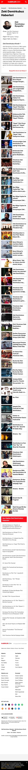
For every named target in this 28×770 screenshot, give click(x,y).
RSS (16, 694)
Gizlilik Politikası (19, 678)
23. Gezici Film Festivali (8, 563)
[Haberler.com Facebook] (6, 704)
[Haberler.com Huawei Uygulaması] (19, 717)
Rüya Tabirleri (4, 684)
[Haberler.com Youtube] (9, 708)
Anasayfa (3, 8)
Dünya (2, 669)
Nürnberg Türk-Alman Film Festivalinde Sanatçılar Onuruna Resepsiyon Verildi (13, 612)
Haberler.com (4, 673)
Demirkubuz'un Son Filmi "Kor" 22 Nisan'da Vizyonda (11, 585)
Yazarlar (17, 665)
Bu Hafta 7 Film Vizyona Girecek (11, 596)
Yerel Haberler (18, 667)
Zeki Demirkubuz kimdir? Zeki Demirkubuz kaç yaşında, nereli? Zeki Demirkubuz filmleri (14, 557)
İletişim (12, 648)
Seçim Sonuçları (5, 680)
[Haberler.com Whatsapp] (19, 704)
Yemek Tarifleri (4, 687)
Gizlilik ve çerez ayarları (6, 735)
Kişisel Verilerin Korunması (19, 683)
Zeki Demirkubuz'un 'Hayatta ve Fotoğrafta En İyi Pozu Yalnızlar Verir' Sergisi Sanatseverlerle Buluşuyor (12, 526)
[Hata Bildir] (14, 735)
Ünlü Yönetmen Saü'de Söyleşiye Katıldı (13, 635)
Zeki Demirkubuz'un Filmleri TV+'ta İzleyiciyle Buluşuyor (12, 533)
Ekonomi (3, 656)
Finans (16, 660)
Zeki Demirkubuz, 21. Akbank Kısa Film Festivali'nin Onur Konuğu (12, 539)
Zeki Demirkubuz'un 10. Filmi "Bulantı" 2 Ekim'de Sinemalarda (13, 607)
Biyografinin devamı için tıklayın (17, 70)
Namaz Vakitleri (5, 678)
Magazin (3, 660)
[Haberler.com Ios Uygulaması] (4, 717)
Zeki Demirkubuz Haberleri (15, 8)
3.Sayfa (3, 667)
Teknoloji (17, 658)
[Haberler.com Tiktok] (12, 708)
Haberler (3, 653)
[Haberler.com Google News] (2, 704)
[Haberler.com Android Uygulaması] (12, 717)
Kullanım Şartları (19, 675)
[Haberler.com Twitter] (9, 704)
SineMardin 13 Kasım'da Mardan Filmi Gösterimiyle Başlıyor (12, 591)
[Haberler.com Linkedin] (15, 704)
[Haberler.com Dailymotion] (19, 708)
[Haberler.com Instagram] (12, 704)
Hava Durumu (4, 675)
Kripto (2, 665)
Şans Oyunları (4, 682)
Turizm (17, 662)
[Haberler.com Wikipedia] (6, 708)
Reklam (8, 648)
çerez (7, 764)
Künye (16, 648)
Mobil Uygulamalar (19, 692)
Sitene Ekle (18, 696)
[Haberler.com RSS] (2, 708)
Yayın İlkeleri (21, 648)
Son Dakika (4, 662)
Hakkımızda (3, 648)
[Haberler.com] (6, 643)
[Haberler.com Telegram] (15, 708)
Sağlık (16, 656)
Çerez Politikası (19, 680)
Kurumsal (17, 673)
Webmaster (18, 689)
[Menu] (2, 2)
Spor (2, 658)
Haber (8, 732)
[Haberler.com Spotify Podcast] (22, 704)
